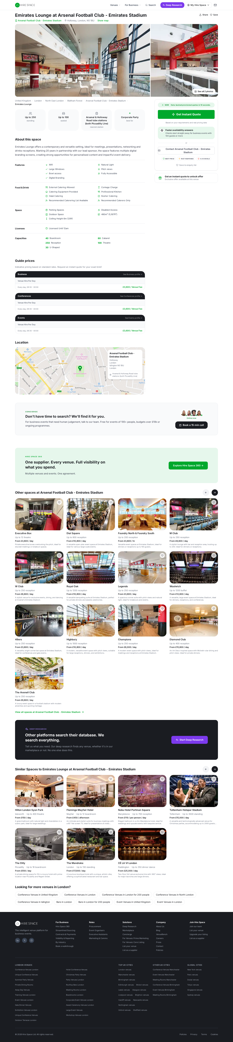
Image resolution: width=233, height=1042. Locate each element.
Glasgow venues (139, 990)
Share (205, 14)
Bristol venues (142, 985)
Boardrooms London (74, 995)
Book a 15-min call (193, 425)
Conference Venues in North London (175, 894)
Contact (159, 946)
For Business (131, 5)
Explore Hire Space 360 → (188, 465)
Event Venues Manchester (164, 975)
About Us (160, 926)
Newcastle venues (140, 1000)
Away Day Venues (22, 990)
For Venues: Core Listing (133, 942)
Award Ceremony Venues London (80, 1005)
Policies (159, 950)
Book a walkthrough (65, 946)
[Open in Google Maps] (80, 371)
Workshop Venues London (77, 1015)
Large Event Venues (74, 1010)
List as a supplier (130, 950)
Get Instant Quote (188, 114)
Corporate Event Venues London (79, 1000)
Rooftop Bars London (75, 985)
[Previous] (206, 492)
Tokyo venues (193, 985)
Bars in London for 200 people (94, 902)
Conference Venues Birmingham (166, 985)
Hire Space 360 (63, 926)
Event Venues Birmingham (164, 990)
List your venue (129, 946)
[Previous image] (70, 514)
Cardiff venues (124, 1000)
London (38, 100)
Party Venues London (75, 980)
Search (152, 5)
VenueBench (161, 934)
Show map (103, 20)
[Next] (215, 492)
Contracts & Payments (66, 934)
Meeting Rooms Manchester (164, 980)
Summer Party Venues (24, 980)
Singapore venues (194, 990)
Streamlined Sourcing (65, 930)
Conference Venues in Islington (34, 902)
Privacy (193, 1034)
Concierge (127, 934)
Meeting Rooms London (76, 990)
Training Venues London (25, 995)
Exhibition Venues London (26, 1010)
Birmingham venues (126, 980)
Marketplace (128, 930)
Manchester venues (126, 975)
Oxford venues (124, 1010)
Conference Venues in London (79, 894)
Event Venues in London (169, 902)
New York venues (194, 970)
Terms (204, 1034)
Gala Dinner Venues (23, 1005)
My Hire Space (198, 5)
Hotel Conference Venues (76, 970)
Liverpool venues (125, 995)
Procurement (95, 926)
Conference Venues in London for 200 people (125, 894)
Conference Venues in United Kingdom (38, 894)
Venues (114, 5)
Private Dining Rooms (24, 985)
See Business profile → (132, 274)
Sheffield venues (140, 1010)
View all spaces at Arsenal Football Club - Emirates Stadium (48, 712)
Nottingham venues (126, 1005)
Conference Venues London (26, 970)
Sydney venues (193, 995)
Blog (158, 930)
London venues (124, 970)
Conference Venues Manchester (166, 970)
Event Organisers (96, 930)
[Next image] (111, 514)
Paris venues (192, 975)
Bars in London (64, 902)
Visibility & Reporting (65, 938)
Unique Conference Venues (26, 975)
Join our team (196, 926)
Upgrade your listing (199, 934)
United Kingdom (23, 100)
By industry (61, 942)
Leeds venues (124, 990)
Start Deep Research (191, 739)
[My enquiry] (215, 5)
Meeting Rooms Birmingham (165, 995)
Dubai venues (193, 980)
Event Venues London (24, 1000)
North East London (54, 100)
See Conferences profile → (131, 296)
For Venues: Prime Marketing (136, 938)
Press (158, 942)
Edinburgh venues (126, 985)
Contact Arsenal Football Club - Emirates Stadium (188, 150)
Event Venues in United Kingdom (133, 902)
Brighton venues (142, 995)
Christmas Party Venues (76, 975)
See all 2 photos (205, 91)
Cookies (214, 1034)
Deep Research (174, 5)
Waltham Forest (74, 100)
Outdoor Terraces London (25, 1020)
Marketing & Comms (98, 938)
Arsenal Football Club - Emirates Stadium (39, 20)
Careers (159, 938)
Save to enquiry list (187, 165)
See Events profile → (133, 318)
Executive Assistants (98, 934)
